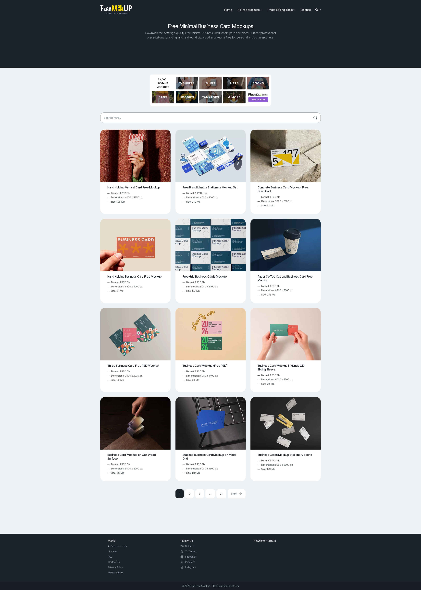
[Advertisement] (210, 52)
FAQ (110, 556)
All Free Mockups (248, 10)
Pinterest (190, 562)
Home (228, 10)
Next (234, 493)
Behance (190, 546)
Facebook (190, 556)
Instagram (190, 567)
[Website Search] (317, 10)
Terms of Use (115, 572)
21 (221, 493)
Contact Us (114, 562)
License (306, 10)
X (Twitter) (191, 551)
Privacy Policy (115, 567)
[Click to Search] (315, 117)
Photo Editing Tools (280, 10)
